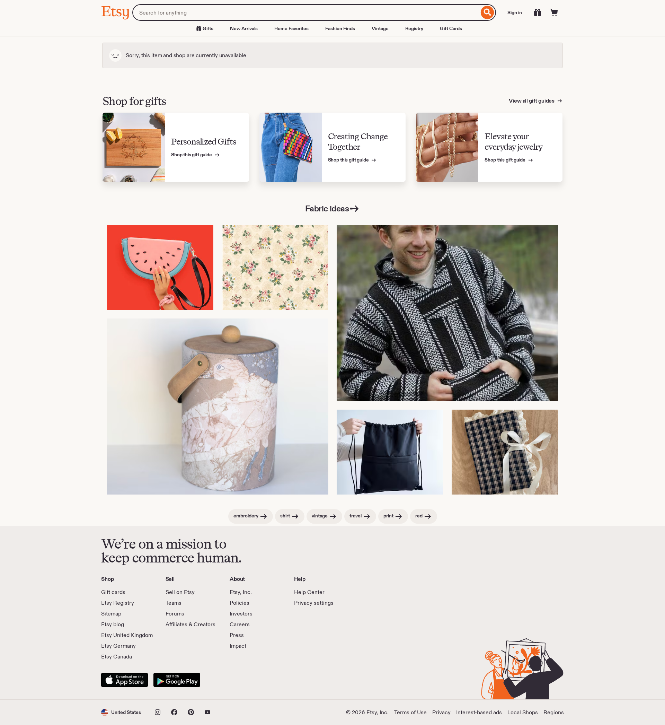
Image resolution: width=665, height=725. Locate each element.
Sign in (514, 12)
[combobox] (305, 12)
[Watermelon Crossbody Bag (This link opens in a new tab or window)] (160, 267)
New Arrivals (244, 28)
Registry (414, 28)
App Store (124, 680)
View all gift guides (532, 100)
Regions (553, 712)
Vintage (380, 28)
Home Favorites (291, 28)
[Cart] (554, 12)
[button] (121, 712)
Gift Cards (451, 28)
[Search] (487, 12)
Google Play (176, 680)
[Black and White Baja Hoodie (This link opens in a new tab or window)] (447, 313)
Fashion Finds (340, 28)
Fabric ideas (327, 208)
